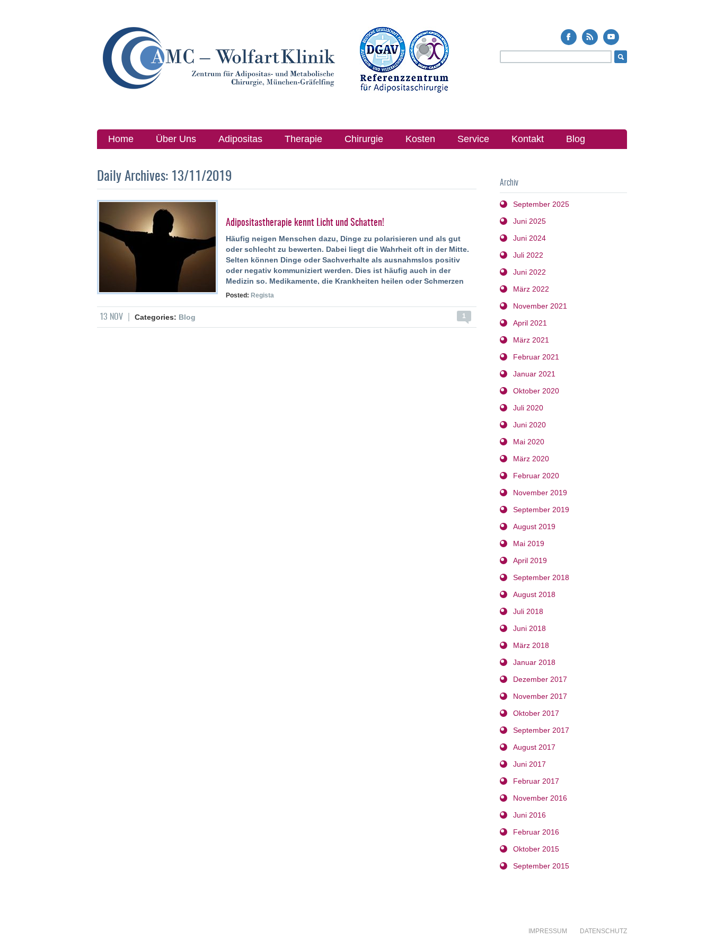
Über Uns (176, 139)
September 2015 (541, 866)
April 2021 (530, 323)
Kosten (420, 139)
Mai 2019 (528, 543)
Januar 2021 (534, 374)
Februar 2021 (536, 357)
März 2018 (531, 645)
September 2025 (541, 204)
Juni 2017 (529, 764)
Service (473, 139)
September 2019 (541, 509)
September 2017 (541, 730)
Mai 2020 (528, 441)
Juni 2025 (529, 221)
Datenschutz (603, 931)
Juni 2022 (529, 272)
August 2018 (534, 594)
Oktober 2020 (536, 391)
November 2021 (540, 306)
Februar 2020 (536, 475)
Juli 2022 (528, 255)
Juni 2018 (529, 628)
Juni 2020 (529, 424)
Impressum (547, 931)
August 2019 (534, 526)
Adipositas (240, 139)
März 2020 (531, 458)
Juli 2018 (528, 611)
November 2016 (540, 798)
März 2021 (531, 340)
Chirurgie (364, 139)
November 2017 (540, 696)
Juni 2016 (529, 815)
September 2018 (541, 577)
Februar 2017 (536, 781)
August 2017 (534, 747)
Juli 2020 (528, 408)
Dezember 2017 (540, 679)
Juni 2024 (529, 238)
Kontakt (527, 139)
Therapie (303, 139)
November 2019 (540, 492)
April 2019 (530, 560)
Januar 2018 (534, 662)
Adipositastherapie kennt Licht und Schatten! (305, 223)
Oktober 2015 (536, 849)
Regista (262, 295)
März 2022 (531, 289)
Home (121, 139)
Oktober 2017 (536, 713)
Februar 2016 (536, 832)
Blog (575, 139)
